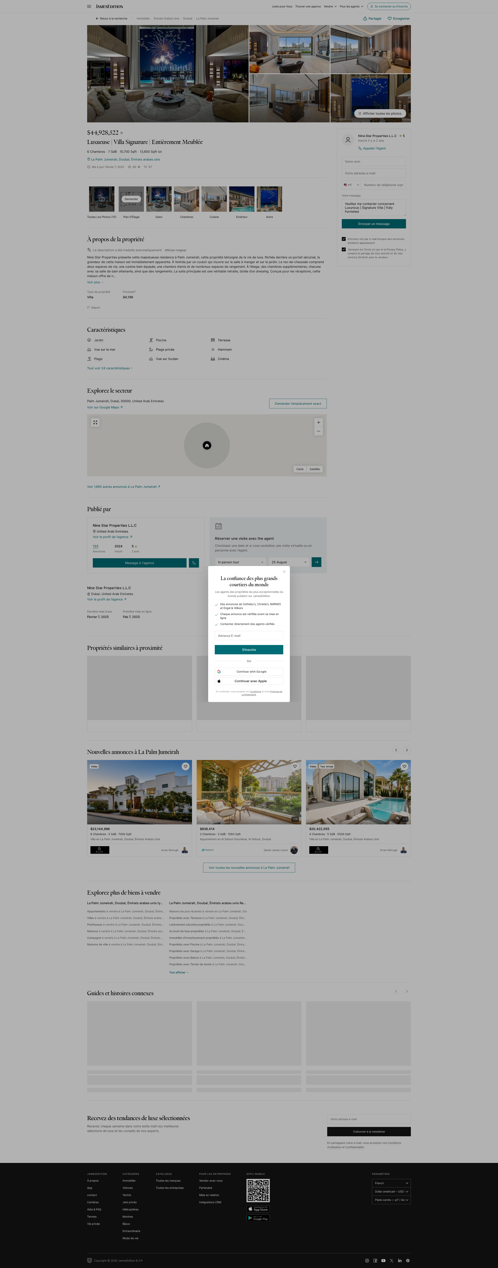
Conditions (255, 691)
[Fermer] (284, 572)
